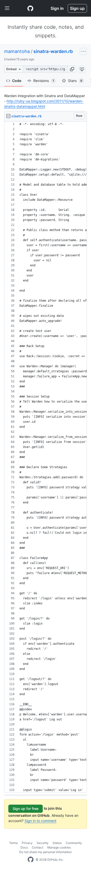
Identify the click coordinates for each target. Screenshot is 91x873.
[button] (72, 69)
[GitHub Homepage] (31, 859)
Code (16, 80)
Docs (24, 847)
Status (57, 843)
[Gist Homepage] (30, 8)
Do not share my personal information (45, 852)
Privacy (27, 843)
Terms (13, 843)
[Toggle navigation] (7, 8)
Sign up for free (25, 808)
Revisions (43, 80)
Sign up (77, 8)
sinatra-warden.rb (53, 51)
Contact (37, 847)
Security (43, 843)
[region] (45, 457)
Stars (75, 80)
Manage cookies (59, 847)
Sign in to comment (40, 821)
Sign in (57, 8)
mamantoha (17, 51)
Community (74, 843)
